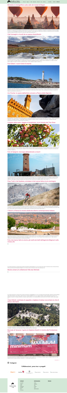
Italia (35, 387)
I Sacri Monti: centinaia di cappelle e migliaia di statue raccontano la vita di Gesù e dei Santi (33, 301)
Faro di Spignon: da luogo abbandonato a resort (24, 152)
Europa (35, 386)
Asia (34, 385)
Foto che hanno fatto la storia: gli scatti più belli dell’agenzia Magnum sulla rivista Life (33, 241)
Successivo (57, 360)
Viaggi (21, 384)
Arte (21, 388)
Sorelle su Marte (15, 1)
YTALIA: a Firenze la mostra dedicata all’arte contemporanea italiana (31, 210)
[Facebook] (57, 1)
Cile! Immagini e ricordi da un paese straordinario (24, 34)
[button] (28, 2)
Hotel (21, 385)
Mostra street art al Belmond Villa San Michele (23, 270)
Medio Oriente (36, 388)
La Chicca (21, 390)
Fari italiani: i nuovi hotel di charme (19, 64)
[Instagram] (56, 1)
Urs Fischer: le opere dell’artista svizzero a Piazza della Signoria (29, 93)
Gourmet (21, 387)
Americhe (35, 384)
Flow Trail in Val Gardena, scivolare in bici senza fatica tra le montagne (32, 181)
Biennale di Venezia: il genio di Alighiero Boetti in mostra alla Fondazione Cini (32, 331)
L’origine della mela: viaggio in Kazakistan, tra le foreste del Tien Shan (31, 122)
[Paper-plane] (58, 1)
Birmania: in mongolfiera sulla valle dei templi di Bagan (26, 5)
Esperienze (22, 386)
